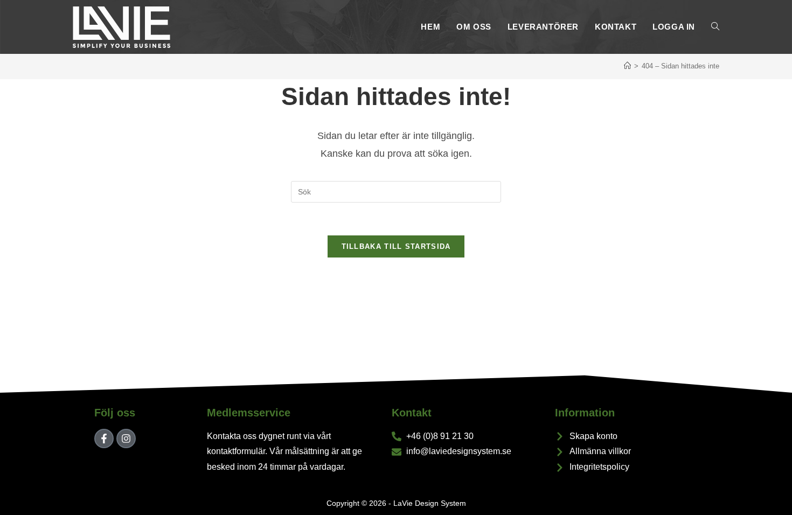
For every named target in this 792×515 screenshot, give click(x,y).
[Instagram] (126, 438)
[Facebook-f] (104, 438)
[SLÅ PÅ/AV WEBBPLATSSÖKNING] (715, 27)
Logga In (673, 26)
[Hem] (627, 66)
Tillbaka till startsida (396, 246)
